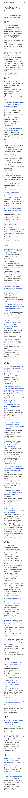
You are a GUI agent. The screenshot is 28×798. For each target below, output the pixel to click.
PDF (6, 48)
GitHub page (16, 17)
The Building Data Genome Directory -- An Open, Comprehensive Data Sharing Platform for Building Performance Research (13, 404)
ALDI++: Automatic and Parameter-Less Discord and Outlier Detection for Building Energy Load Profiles (13, 585)
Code (10, 73)
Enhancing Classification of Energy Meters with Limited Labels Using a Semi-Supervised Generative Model (14, 368)
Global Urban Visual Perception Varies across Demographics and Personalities (13, 210)
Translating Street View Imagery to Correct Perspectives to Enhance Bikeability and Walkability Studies (13, 288)
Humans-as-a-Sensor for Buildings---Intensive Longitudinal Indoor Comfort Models (14, 722)
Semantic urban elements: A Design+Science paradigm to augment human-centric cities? (12, 27)
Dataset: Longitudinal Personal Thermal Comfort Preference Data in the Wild (14, 664)
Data (15, 73)
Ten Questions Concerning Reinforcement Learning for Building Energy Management (14, 510)
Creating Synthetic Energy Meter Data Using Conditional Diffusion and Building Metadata (13, 250)
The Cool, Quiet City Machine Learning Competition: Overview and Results (14, 194)
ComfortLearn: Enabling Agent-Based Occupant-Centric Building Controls (13, 600)
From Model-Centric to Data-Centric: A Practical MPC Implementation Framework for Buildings (14, 565)
